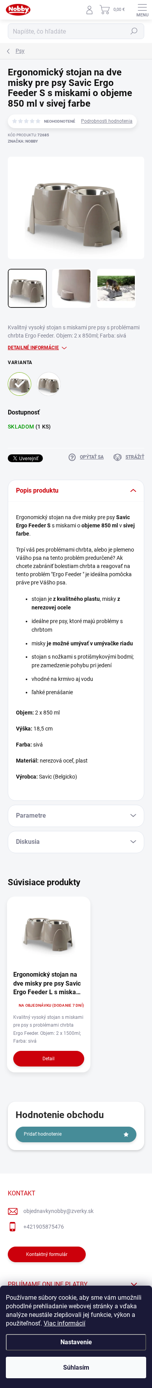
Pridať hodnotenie (43, 1134)
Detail (48, 1058)
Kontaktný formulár (46, 1254)
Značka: (23, 141)
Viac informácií (64, 1323)
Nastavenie (76, 1342)
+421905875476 (43, 1227)
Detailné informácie (33, 347)
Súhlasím (76, 1367)
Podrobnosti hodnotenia (107, 121)
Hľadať (134, 31)
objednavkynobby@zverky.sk (58, 1211)
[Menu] (142, 10)
